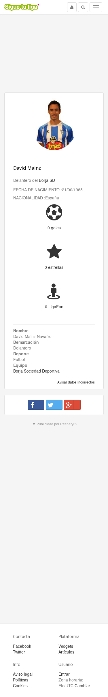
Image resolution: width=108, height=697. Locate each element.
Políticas (20, 680)
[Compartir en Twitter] (54, 405)
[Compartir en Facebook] (36, 405)
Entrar (64, 674)
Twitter (19, 652)
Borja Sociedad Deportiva (36, 371)
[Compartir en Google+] (72, 405)
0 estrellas (54, 267)
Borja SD (47, 180)
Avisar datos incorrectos (75, 381)
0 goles (54, 228)
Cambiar (82, 685)
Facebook (22, 646)
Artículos (66, 652)
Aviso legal (23, 674)
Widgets (65, 646)
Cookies (20, 685)
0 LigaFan (54, 306)
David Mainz (27, 168)
